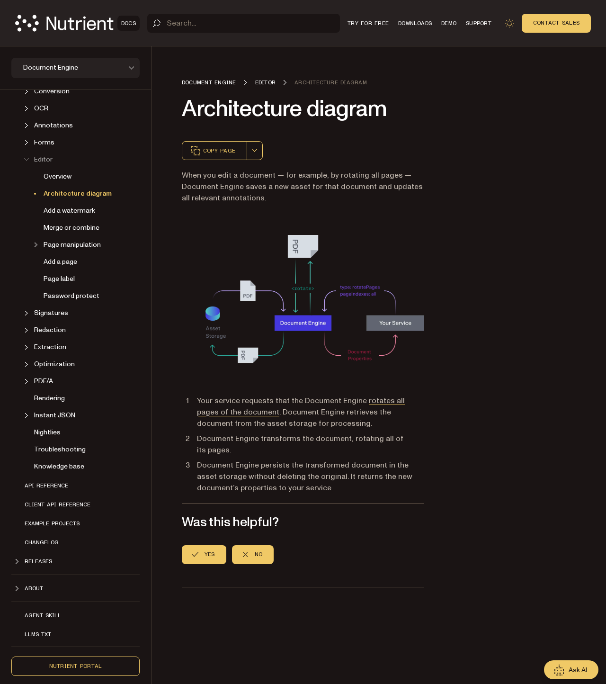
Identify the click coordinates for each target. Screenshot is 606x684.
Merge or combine (71, 227)
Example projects (52, 523)
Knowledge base (59, 466)
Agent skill (43, 615)
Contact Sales (556, 23)
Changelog (42, 542)
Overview (57, 176)
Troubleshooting (60, 449)
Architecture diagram (78, 193)
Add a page (60, 261)
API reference (46, 485)
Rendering (49, 398)
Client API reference (57, 504)
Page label (59, 278)
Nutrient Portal (75, 666)
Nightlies (47, 432)
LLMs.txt (38, 634)
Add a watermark (69, 210)
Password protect (71, 295)
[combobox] (255, 150)
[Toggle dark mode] (509, 23)
